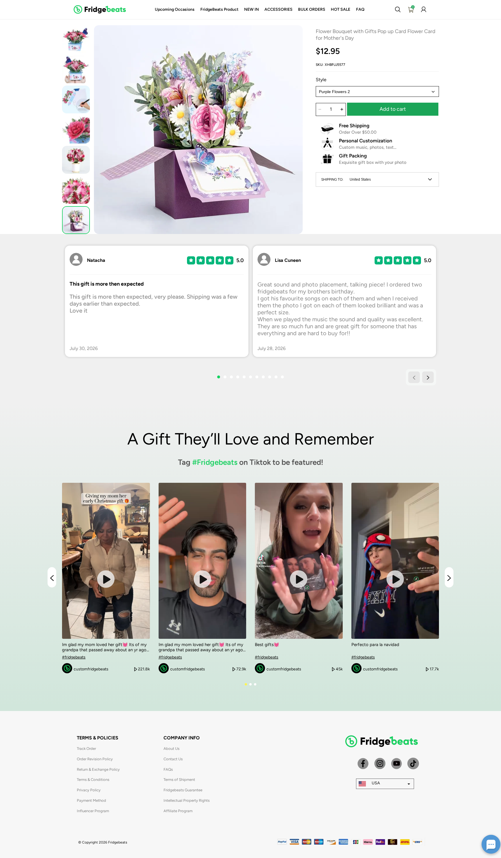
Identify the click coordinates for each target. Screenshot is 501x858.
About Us (171, 748)
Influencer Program (93, 811)
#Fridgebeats (214, 462)
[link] (175, 9)
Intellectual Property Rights (187, 800)
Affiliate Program (178, 811)
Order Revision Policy (95, 759)
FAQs (168, 769)
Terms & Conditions (93, 779)
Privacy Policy (89, 790)
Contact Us (173, 759)
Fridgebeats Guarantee (183, 790)
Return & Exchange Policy (98, 769)
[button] (397, 9)
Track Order (86, 748)
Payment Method (91, 800)
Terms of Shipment (179, 779)
